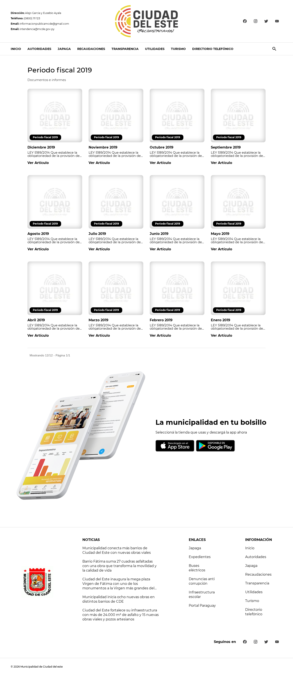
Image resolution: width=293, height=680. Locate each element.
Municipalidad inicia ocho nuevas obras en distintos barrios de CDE (118, 599)
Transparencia (125, 49)
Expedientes (200, 557)
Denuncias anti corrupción (202, 581)
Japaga (64, 49)
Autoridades (39, 49)
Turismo (178, 49)
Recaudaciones (91, 49)
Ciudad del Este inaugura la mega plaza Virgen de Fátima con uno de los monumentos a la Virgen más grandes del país (118, 584)
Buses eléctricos (197, 568)
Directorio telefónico (212, 49)
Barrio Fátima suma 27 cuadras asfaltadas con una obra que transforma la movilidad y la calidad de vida (119, 565)
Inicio (16, 49)
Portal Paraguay (202, 605)
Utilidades (155, 49)
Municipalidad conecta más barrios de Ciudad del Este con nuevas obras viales (116, 550)
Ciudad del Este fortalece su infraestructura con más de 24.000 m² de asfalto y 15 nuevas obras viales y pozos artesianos (120, 614)
